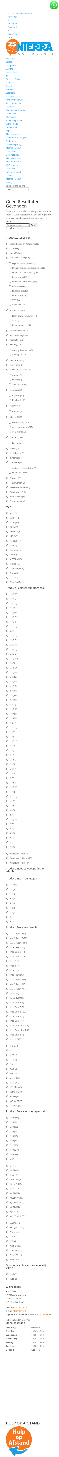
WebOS (15, 1259)
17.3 (13, 621)
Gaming (9, 68)
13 (12, 732)
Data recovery (12, 154)
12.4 (13, 722)
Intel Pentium (17, 974)
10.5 (13, 603)
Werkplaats (11, 117)
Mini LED (15, 1179)
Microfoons (19, 277)
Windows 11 (18, 492)
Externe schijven (21, 422)
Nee (14, 1278)
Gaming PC (19, 354)
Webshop (10, 58)
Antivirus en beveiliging (24, 468)
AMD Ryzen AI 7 (19, 988)
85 (12, 833)
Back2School (17, 253)
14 (13, 612)
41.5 (13, 796)
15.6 (14, 617)
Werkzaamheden (13, 103)
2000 (14, 1126)
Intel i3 (14, 961)
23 (12, 630)
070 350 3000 (12, 13)
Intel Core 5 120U (19, 1011)
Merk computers (22, 325)
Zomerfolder (17, 501)
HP (14, 536)
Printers (9, 89)
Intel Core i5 (17, 956)
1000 (14, 1117)
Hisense (15, 531)
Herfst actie (17, 360)
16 (12, 745)
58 (12, 814)
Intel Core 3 (17, 1002)
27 (14, 658)
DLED (14, 1170)
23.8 (14, 640)
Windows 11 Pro (20, 862)
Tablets (15, 478)
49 (13, 686)
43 (13, 681)
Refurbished (11, 72)
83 (12, 828)
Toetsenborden (20, 384)
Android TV (16, 1250)
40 (12, 791)
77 (12, 824)
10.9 (13, 709)
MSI (13, 554)
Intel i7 (14, 970)
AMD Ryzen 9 (18, 979)
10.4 (13, 598)
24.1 (13, 649)
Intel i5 (14, 965)
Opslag (9, 86)
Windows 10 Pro (19, 853)
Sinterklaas (16, 457)
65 (13, 699)
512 (14, 1145)
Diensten (10, 106)
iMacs (16, 320)
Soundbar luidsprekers (24, 281)
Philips (15, 563)
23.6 (13, 635)
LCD (13, 1050)
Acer (13, 513)
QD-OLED (16, 1101)
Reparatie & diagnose (16, 110)
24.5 (13, 653)
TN (13, 1064)
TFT (13, 1059)
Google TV (17, 1227)
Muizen (17, 379)
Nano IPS (16, 1091)
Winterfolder (17, 496)
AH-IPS (15, 1078)
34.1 (13, 768)
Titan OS (16, 1255)
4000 (14, 1154)
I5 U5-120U (17, 997)
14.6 (13, 736)
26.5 (13, 759)
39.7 (13, 787)
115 (13, 718)
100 (13, 713)
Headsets (19, 286)
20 (12, 750)
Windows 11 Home (21, 858)
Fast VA (15, 1082)
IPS (14, 1045)
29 (12, 764)
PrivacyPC (10, 182)
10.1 (13, 594)
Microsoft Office (21, 472)
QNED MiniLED (18, 1216)
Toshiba (15, 582)
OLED (14, 1096)
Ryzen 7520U (17, 1039)
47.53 (14, 805)
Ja (13, 1165)
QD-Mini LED (17, 1202)
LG (13, 545)
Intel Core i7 (17, 1020)
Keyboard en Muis (14, 99)
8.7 (13, 704)
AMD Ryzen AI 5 (19, 984)
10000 (14, 1149)
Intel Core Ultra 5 (19, 1025)
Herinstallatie (12, 127)
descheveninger (19, 335)
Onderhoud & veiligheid (16, 137)
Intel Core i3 (17, 951)
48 (12, 810)
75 (13, 819)
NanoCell (16, 1184)
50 (13, 690)
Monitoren (19, 295)
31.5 (14, 667)
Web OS (15, 1245)
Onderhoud (11, 141)
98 (12, 847)
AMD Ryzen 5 (18, 938)
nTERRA (16, 559)
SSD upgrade (12, 123)
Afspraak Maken (13, 134)
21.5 (13, 626)
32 (13, 672)
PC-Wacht (10, 168)
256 (14, 1136)
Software (10, 96)
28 (12, 663)
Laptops (9, 61)
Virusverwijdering (13, 144)
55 (13, 695)
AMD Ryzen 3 (18, 933)
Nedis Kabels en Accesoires (24, 243)
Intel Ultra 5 (17, 1034)
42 (12, 801)
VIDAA (15, 1241)
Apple (8, 130)
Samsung (17, 568)
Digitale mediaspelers (23, 263)
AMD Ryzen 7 (18, 942)
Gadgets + (16, 340)
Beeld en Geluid (13, 79)
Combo (17, 375)
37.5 (13, 782)
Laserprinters (19, 443)
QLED (15, 1207)
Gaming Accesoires (22, 350)
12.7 (13, 727)
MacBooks (18, 400)
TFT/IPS (15, 1105)
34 (13, 676)
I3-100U (15, 993)
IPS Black (16, 1087)
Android (15, 1222)
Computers (11, 65)
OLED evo (16, 1197)
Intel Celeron (17, 947)
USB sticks (19, 431)
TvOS (14, 1236)
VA (13, 1068)
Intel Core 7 (17, 1016)
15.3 (13, 741)
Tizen (14, 1232)
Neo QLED (16, 1188)
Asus (14, 522)
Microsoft (16, 550)
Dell (14, 527)
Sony (14, 573)
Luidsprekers (20, 290)
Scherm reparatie (14, 120)
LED (13, 1055)
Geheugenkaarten (22, 427)
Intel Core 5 (17, 1007)
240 (13, 1131)
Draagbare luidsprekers (25, 272)
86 (12, 837)
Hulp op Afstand (13, 172)
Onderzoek (11, 113)
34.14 (14, 773)
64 (12, 898)
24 (13, 644)
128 (13, 1122)
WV (13, 1073)
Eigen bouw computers (25, 316)
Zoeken (34, 225)
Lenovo (15, 540)
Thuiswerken (17, 482)
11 (12, 607)
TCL (14, 577)
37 (12, 778)
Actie (14, 248)
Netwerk (10, 82)
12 (12, 907)
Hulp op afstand (13, 161)
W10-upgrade (12, 165)
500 (13, 1140)
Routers (17, 411)
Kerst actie (16, 365)
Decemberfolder (19, 330)
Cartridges (10, 92)
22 (12, 755)
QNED (14, 1211)
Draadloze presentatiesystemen (28, 267)
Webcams (18, 304)
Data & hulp (11, 151)
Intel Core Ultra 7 (19, 1030)
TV (7, 75)
